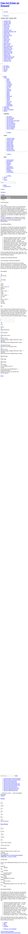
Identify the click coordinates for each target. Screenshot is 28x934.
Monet (8, 95)
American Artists (10, 138)
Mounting (3, 798)
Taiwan (7, 54)
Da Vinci (9, 87)
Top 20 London (10, 128)
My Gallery (6, 66)
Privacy (5, 925)
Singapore (7, 50)
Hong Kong (8, 35)
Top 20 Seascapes (11, 126)
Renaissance (9, 161)
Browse (5, 111)
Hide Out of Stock (6, 793)
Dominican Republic (10, 31)
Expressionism (10, 172)
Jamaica (7, 39)
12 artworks (8, 217)
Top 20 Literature (11, 127)
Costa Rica (7, 30)
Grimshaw (9, 89)
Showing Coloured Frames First (11, 787)
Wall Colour (4, 198)
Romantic (9, 164)
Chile (6, 27)
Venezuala (7, 60)
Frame (2, 375)
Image (5, 185)
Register (5, 70)
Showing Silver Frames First (10, 782)
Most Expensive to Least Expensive (12, 779)
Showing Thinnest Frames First (11, 789)
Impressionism (10, 168)
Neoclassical (9, 166)
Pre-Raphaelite (10, 160)
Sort (16, 775)
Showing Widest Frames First (10, 790)
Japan (6, 41)
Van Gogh (9, 101)
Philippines (8, 47)
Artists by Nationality (9, 109)
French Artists (10, 147)
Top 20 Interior (10, 122)
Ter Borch (3, 192)
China (6, 29)
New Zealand (8, 46)
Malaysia (7, 43)
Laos (6, 42)
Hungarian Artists (11, 150)
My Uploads (6, 67)
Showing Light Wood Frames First (12, 785)
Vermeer (9, 103)
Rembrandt (9, 96)
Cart (5, 178)
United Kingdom (9, 56)
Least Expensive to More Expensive (12, 778)
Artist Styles (6, 108)
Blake (8, 79)
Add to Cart (3, 856)
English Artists (10, 145)
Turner (8, 100)
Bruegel (8, 81)
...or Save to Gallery (12, 856)
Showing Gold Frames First (10, 781)
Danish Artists (10, 142)
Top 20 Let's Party (11, 124)
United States (8, 58)
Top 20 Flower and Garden (13, 120)
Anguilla (7, 21)
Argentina (7, 22)
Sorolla (8, 99)
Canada (7, 26)
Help (5, 923)
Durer (8, 88)
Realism (8, 169)
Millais (8, 93)
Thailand (7, 55)
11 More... (9, 154)
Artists (5, 77)
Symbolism (9, 170)
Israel (6, 38)
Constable (9, 85)
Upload (5, 177)
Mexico (7, 45)
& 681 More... (10, 105)
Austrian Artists (10, 139)
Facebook (6, 926)
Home (5, 76)
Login (5, 71)
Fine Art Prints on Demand (11, 932)
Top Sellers (9, 116)
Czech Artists (10, 141)
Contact (5, 179)
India (6, 37)
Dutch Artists (10, 143)
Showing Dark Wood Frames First (12, 783)
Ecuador (7, 34)
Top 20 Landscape (11, 123)
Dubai (6, 33)
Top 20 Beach (10, 119)
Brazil (6, 25)
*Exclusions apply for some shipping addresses (12, 855)
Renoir (8, 97)
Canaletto (9, 83)
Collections (6, 107)
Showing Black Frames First (10, 786)
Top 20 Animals (10, 118)
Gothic (8, 165)
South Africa (8, 51)
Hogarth (8, 91)
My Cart (6, 68)
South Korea (8, 53)
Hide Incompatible (17, 793)
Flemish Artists (10, 146)
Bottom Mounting (4, 824)
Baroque (9, 162)
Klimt (8, 92)
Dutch (16, 220)
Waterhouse (9, 104)
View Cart (6, 15)
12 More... (9, 132)
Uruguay (7, 59)
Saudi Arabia (8, 49)
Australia (7, 23)
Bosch (8, 80)
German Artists (10, 149)
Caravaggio (9, 84)
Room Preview (7, 186)
